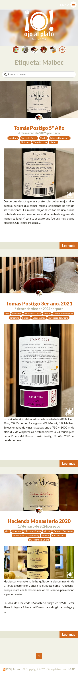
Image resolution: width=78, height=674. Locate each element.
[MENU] (73, 4)
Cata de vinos (38, 317)
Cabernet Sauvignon (59, 138)
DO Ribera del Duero (58, 317)
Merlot (43, 138)
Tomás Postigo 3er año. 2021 (39, 303)
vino (7, 313)
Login (71, 668)
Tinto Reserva (40, 142)
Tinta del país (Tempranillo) (26, 535)
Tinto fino (25, 142)
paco (56, 133)
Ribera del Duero (29, 138)
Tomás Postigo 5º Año (39, 128)
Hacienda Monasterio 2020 (39, 521)
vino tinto (13, 138)
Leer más (68, 246)
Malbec (53, 142)
